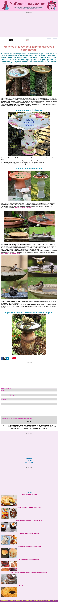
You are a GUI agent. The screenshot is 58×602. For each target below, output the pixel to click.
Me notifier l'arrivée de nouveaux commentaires (17, 418)
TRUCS (4, 426)
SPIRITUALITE (43, 428)
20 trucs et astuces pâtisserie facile (29, 559)
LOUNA (35, 428)
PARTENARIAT (29, 462)
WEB (13, 425)
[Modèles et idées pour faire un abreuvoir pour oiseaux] (29, 211)
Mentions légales (26, 600)
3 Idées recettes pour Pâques (29, 494)
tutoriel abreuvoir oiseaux (23, 207)
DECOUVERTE (25, 426)
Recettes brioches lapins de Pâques (29, 533)
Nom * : (3, 390)
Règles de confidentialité (42, 600)
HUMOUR (52, 425)
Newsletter (4, 600)
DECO (29, 425)
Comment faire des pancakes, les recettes (29, 546)
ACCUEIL (29, 458)
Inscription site (15, 600)
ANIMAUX (19, 428)
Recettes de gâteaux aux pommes (29, 585)
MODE (34, 425)
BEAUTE (18, 425)
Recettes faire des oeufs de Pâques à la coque (29, 520)
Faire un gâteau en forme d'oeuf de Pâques (29, 507)
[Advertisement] (29, 24)
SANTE (24, 425)
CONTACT (29, 460)
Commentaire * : (6, 404)
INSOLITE (46, 425)
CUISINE (39, 425)
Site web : (4, 399)
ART (3, 425)
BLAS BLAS (16, 426)
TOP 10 (33, 426)
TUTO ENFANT (27, 428)
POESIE (10, 426)
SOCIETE (8, 425)
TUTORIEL (39, 426)
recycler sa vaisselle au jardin (10, 253)
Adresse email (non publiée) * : (10, 395)
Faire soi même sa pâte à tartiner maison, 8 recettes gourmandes (29, 572)
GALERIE (29, 465)
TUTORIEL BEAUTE (49, 426)
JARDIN (55, 38)
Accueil (49, 38)
